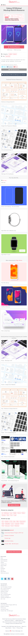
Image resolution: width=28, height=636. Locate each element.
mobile (10, 54)
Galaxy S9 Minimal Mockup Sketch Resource (14, 9)
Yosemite (17, 523)
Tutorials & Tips (4, 564)
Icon (11, 513)
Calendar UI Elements (5, 596)
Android (6, 521)
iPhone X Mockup (4, 592)
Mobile (14, 513)
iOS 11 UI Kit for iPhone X (6, 588)
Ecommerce (22, 521)
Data (3, 523)
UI (2, 513)
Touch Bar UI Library (9, 541)
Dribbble (3, 61)
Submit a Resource (15, 505)
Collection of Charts (4, 591)
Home (2, 558)
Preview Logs (7, 538)
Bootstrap (17, 525)
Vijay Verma (22, 59)
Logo (15, 515)
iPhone (22, 523)
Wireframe (6, 513)
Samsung (7, 525)
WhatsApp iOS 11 (4, 585)
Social (12, 525)
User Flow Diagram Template (6, 586)
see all (12, 530)
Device (19, 513)
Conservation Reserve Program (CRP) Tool (14, 532)
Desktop (3, 515)
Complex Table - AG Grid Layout (11, 543)
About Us (2, 570)
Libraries (2, 562)
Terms (14, 628)
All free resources (4, 559)
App (14, 521)
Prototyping (3, 568)
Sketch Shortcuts (4, 561)
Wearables (7, 523)
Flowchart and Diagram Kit (6, 597)
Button (23, 513)
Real (8, 515)
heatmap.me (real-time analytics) (17, 634)
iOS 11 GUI (3, 599)
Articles (2, 567)
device (14, 54)
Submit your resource (5, 573)
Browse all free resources (14, 551)
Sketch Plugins (3, 565)
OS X (12, 523)
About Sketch (3, 571)
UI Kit (11, 521)
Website (12, 61)
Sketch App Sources (16, 626)
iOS (3, 521)
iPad (3, 525)
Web (17, 521)
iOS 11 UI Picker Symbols (6, 594)
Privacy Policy (20, 628)
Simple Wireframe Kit (5, 589)
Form (11, 515)
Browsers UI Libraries (9, 535)
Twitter (8, 61)
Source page (18, 61)
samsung (8, 56)
